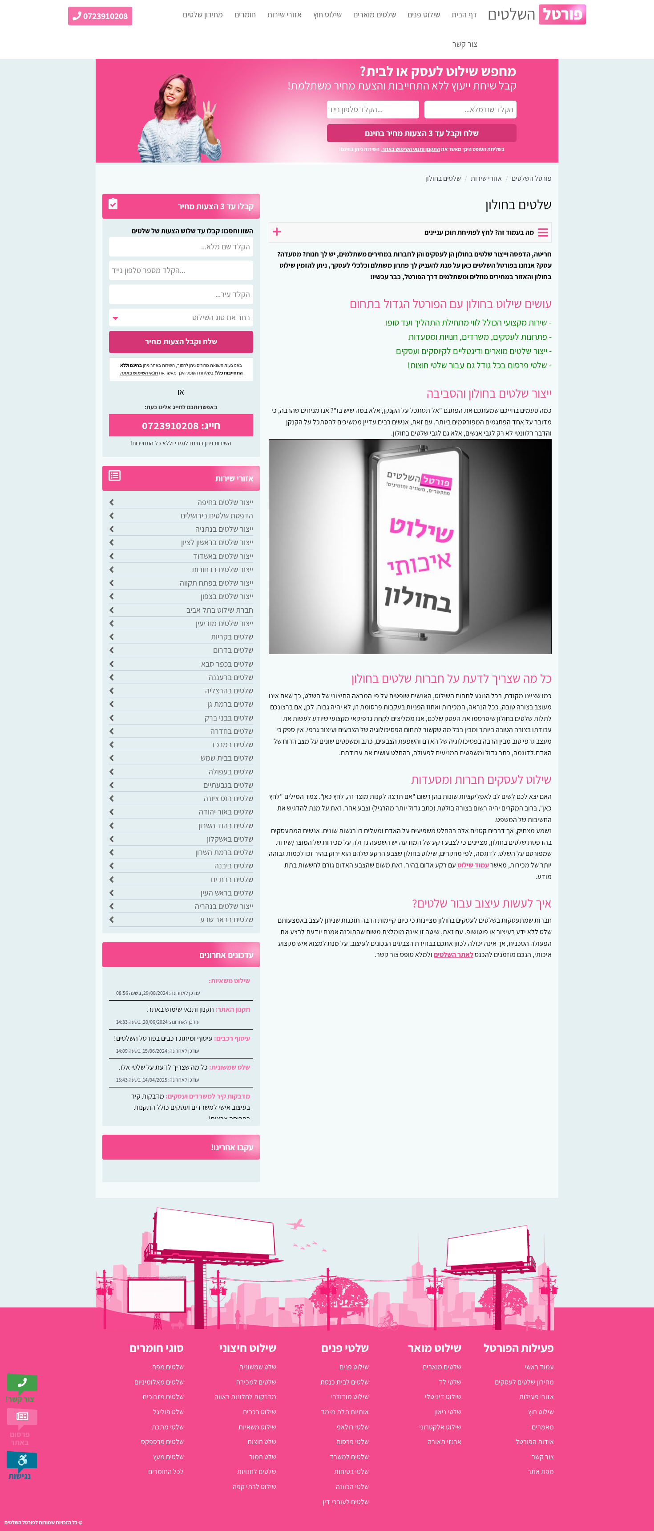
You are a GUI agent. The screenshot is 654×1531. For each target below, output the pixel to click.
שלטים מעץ (168, 1457)
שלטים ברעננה (231, 677)
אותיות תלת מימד (345, 1412)
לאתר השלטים (453, 954)
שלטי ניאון (447, 1412)
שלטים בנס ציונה (228, 798)
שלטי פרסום (352, 1441)
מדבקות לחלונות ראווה (245, 1396)
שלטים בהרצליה (229, 690)
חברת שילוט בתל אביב (219, 610)
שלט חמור (262, 1457)
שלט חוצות (261, 1441)
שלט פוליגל (168, 1412)
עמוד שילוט (473, 865)
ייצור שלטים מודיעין (224, 623)
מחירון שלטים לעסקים (524, 1382)
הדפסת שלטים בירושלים (217, 515)
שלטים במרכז (232, 744)
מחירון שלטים (203, 14)
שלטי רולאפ (353, 1427)
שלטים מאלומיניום (159, 1382)
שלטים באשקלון (230, 839)
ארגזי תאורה (444, 1441)
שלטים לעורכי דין (346, 1502)
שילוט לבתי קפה (254, 1486)
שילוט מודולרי (350, 1396)
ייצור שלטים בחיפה (225, 502)
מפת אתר (541, 1471)
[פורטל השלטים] (537, 14)
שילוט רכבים (259, 1412)
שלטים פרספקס (162, 1441)
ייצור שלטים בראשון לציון (217, 542)
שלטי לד (450, 1382)
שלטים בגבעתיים (228, 785)
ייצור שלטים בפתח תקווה (216, 583)
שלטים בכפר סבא (227, 664)
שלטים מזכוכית (163, 1396)
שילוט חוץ (327, 14)
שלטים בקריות (232, 636)
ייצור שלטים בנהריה (224, 906)
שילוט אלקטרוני (440, 1427)
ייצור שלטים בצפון (227, 596)
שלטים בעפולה (231, 771)
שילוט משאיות (257, 1427)
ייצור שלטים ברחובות (222, 569)
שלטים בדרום (233, 650)
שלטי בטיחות (351, 1471)
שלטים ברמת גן (230, 704)
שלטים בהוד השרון (225, 825)
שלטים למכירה (256, 1382)
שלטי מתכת (168, 1427)
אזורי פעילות (536, 1396)
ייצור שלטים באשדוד (223, 556)
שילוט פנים (424, 14)
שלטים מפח (168, 1367)
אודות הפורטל (535, 1441)
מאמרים (543, 1427)
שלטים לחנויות (256, 1471)
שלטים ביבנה (233, 865)
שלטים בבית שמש (227, 758)
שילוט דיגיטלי (443, 1396)
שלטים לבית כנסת (344, 1382)
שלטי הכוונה (352, 1486)
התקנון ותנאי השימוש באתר (411, 149)
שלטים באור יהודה (226, 811)
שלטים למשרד (349, 1457)
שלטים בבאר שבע (226, 919)
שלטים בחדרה (231, 731)
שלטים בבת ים (232, 879)
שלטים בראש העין (227, 893)
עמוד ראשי (539, 1367)
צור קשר (464, 44)
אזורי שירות (284, 14)
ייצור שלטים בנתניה (224, 529)
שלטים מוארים (374, 14)
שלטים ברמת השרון (224, 852)
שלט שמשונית (257, 1367)
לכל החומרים (166, 1471)
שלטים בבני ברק (229, 718)
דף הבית (464, 14)
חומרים (245, 14)
